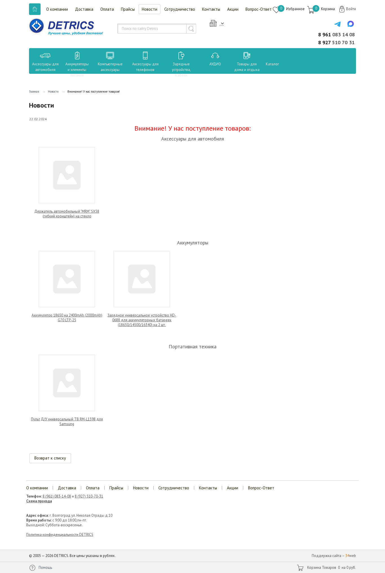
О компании (57, 9)
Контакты (211, 9)
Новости (149, 9)
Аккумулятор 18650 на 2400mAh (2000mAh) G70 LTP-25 (67, 317)
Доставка (84, 9)
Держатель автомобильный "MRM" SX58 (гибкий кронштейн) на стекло (66, 214)
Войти (351, 8)
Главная (34, 91)
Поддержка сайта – (334, 555)
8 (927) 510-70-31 (89, 496)
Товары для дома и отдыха (247, 67)
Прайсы (128, 9)
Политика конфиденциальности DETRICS (59, 534)
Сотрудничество (179, 9)
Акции (232, 9)
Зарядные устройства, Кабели (181, 70)
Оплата (107, 9)
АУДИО (215, 64)
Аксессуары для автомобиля (45, 67)
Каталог (267, 64)
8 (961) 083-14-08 (57, 496)
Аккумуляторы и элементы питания (77, 70)
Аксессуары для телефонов (145, 67)
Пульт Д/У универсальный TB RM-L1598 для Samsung (67, 421)
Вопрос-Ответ (258, 9)
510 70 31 (336, 42)
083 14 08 (336, 34)
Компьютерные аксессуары (110, 67)
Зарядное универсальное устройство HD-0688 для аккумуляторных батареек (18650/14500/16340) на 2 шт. (141, 320)
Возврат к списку (50, 458)
